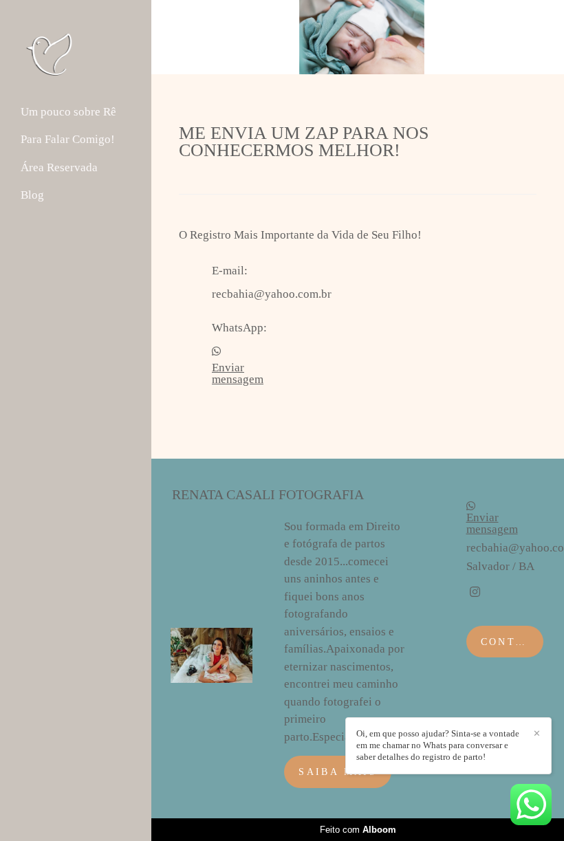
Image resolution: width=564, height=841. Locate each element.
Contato (511, 641)
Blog (32, 194)
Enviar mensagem (237, 373)
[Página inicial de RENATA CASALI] (76, 54)
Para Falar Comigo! (68, 139)
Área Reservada (59, 167)
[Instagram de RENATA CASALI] (475, 592)
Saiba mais (338, 771)
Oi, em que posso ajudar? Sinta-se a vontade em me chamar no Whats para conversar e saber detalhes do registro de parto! (437, 745)
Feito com (358, 829)
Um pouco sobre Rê (68, 111)
